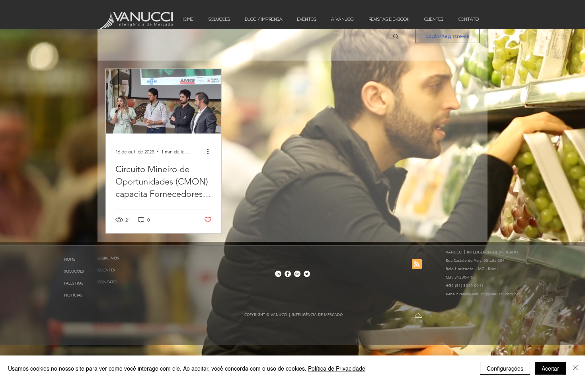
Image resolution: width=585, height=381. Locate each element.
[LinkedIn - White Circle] (278, 274)
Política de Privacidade (336, 368)
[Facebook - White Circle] (288, 274)
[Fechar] (575, 368)
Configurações (505, 368)
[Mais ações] (210, 151)
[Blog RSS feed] (417, 264)
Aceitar (550, 368)
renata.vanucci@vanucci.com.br (488, 293)
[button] (396, 37)
